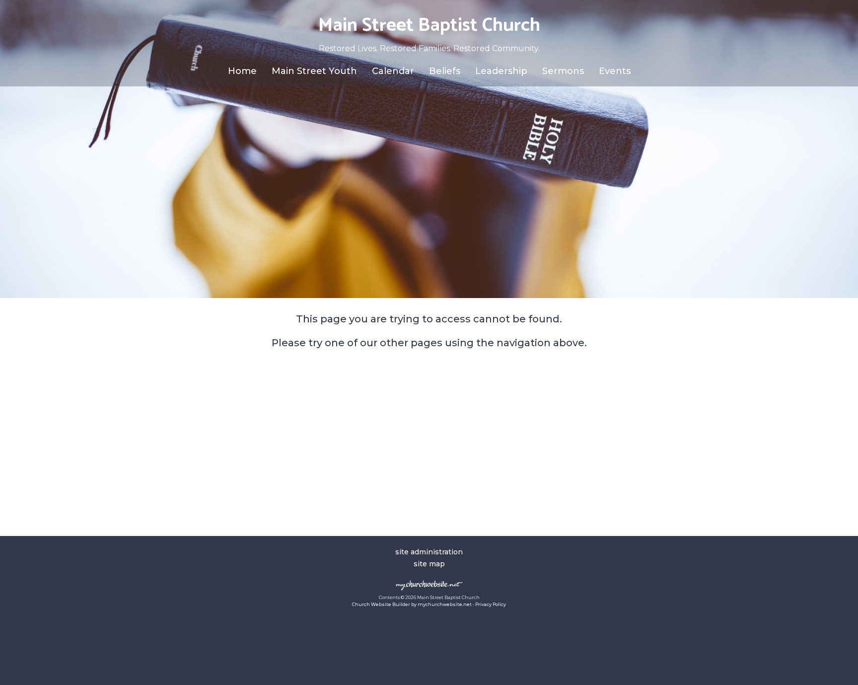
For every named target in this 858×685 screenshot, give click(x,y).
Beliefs (444, 71)
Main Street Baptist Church (429, 25)
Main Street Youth (314, 71)
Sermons (563, 71)
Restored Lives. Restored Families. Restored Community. (429, 48)
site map (429, 563)
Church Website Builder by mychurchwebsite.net (412, 604)
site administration (429, 551)
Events (615, 71)
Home (242, 71)
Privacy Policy (490, 604)
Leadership (501, 71)
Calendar (393, 71)
